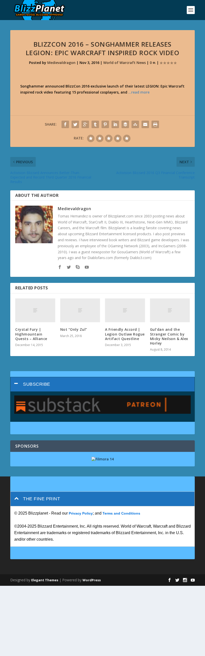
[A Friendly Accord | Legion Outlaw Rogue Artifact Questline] (125, 310)
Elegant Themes (44, 580)
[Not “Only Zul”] (80, 310)
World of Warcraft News (124, 62)
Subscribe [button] (36, 384)
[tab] (102, 384)
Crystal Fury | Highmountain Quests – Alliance (31, 334)
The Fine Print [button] (41, 498)
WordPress (91, 580)
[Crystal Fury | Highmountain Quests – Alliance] (35, 310)
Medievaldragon (61, 62)
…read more (139, 92)
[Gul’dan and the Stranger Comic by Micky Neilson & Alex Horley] (170, 310)
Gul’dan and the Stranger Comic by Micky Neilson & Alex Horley (169, 336)
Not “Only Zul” (73, 329)
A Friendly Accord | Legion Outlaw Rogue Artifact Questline (125, 334)
